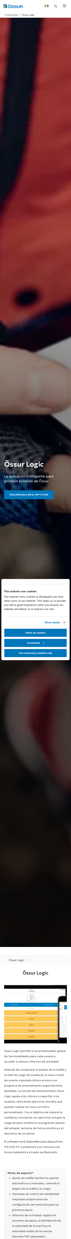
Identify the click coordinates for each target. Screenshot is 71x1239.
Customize (33, 642)
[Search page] (55, 6)
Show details (52, 622)
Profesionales (11, 15)
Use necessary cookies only (35, 653)
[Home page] (13, 6)
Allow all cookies (35, 632)
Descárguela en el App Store (29, 494)
